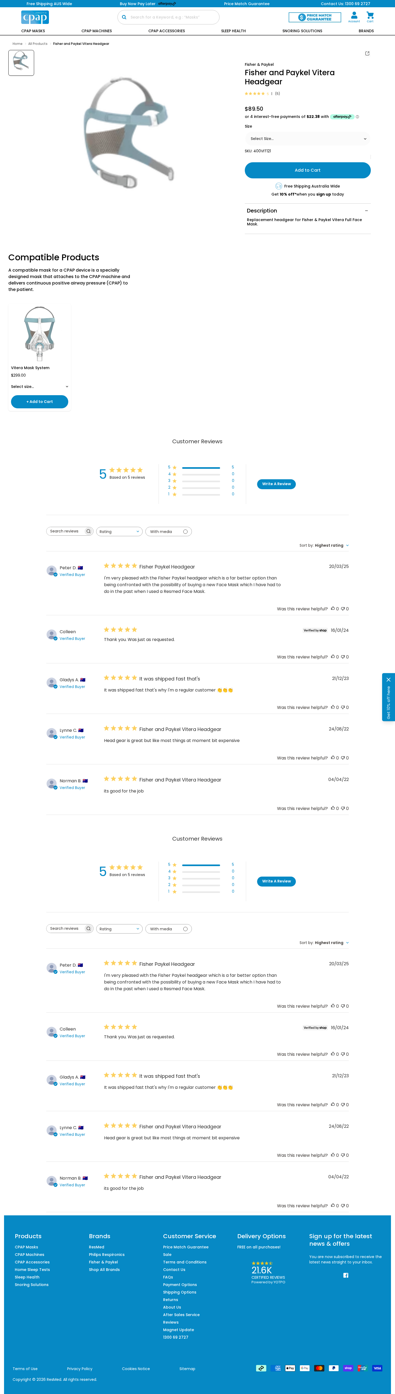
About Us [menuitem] (172, 1307)
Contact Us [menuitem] (174, 1269)
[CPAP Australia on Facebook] (346, 1275)
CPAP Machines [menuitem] (29, 1254)
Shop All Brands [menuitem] (104, 1269)
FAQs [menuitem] (168, 1277)
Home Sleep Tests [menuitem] (32, 1269)
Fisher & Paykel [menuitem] (103, 1262)
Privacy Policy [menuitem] (79, 1368)
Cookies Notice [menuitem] (136, 1368)
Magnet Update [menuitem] (178, 1329)
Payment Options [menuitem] (180, 1284)
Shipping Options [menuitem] (179, 1292)
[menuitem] (354, 17)
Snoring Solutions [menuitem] (32, 1284)
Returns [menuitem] (170, 1299)
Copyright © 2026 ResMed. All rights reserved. (55, 1379)
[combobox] (119, 531)
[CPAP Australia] (35, 17)
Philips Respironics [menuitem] (107, 1254)
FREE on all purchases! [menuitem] (259, 1247)
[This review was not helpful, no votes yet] (343, 609)
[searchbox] (65, 531)
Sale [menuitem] (167, 1254)
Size (248, 126)
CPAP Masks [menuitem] (26, 1247)
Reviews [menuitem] (171, 1322)
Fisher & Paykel (259, 64)
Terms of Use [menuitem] (25, 1368)
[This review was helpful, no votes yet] (333, 609)
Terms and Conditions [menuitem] (185, 1262)
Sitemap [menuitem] (187, 1368)
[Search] (124, 17)
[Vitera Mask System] (39, 334)
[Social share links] (367, 53)
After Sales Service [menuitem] (181, 1314)
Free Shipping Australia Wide (312, 186)
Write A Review (276, 484)
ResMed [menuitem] (96, 1247)
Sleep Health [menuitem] (27, 1277)
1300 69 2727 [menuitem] (175, 1337)
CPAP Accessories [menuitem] (32, 1262)
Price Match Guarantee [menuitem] (186, 1247)
